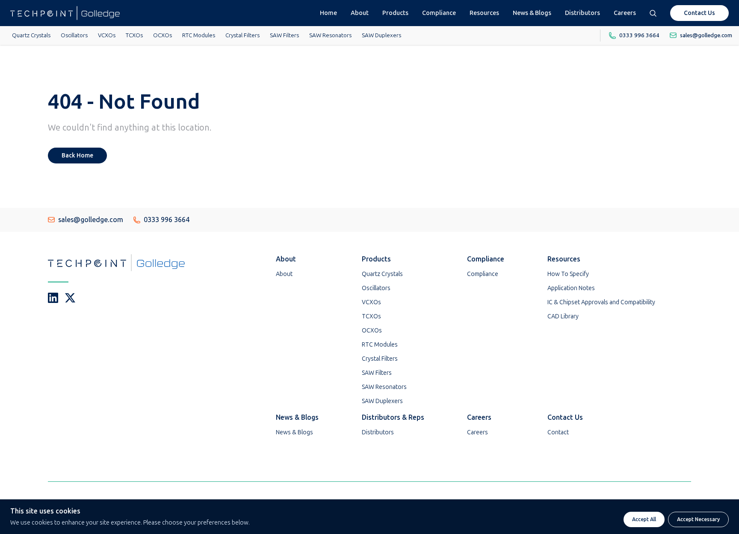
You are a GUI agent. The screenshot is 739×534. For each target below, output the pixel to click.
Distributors (582, 13)
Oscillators (74, 35)
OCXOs (162, 35)
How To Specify (568, 274)
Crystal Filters (242, 35)
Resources (484, 13)
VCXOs (106, 35)
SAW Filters (284, 35)
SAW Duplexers (381, 35)
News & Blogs (532, 13)
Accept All (644, 519)
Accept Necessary (698, 519)
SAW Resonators (330, 35)
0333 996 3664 (166, 220)
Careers (625, 13)
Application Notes (571, 288)
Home (328, 13)
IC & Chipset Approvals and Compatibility (601, 302)
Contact (558, 432)
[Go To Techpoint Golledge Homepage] (65, 13)
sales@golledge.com (90, 220)
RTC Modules (198, 35)
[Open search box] (653, 13)
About (360, 13)
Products (395, 13)
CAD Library (563, 316)
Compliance (439, 13)
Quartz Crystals (31, 35)
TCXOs (134, 35)
